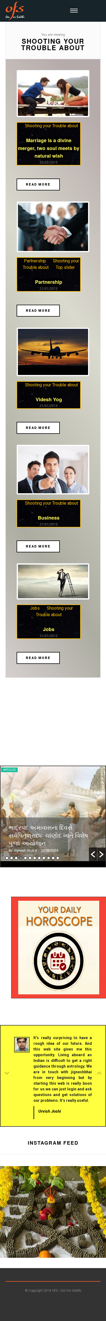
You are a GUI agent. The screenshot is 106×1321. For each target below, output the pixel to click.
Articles (9, 769)
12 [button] (58, 858)
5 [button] (25, 858)
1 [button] (7, 858)
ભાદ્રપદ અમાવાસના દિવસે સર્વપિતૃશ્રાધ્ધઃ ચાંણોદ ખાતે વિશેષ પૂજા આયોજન (48, 835)
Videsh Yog (49, 399)
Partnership (35, 260)
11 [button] (53, 858)
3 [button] (16, 858)
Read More (38, 184)
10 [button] (48, 858)
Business (49, 517)
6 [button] (30, 858)
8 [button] (39, 858)
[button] (93, 854)
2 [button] (11, 858)
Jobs (35, 608)
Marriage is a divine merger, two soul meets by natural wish (48, 148)
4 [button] (21, 858)
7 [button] (34, 858)
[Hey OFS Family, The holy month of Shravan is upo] (53, 1219)
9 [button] (44, 858)
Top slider (65, 267)
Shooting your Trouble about (51, 125)
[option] (53, 813)
